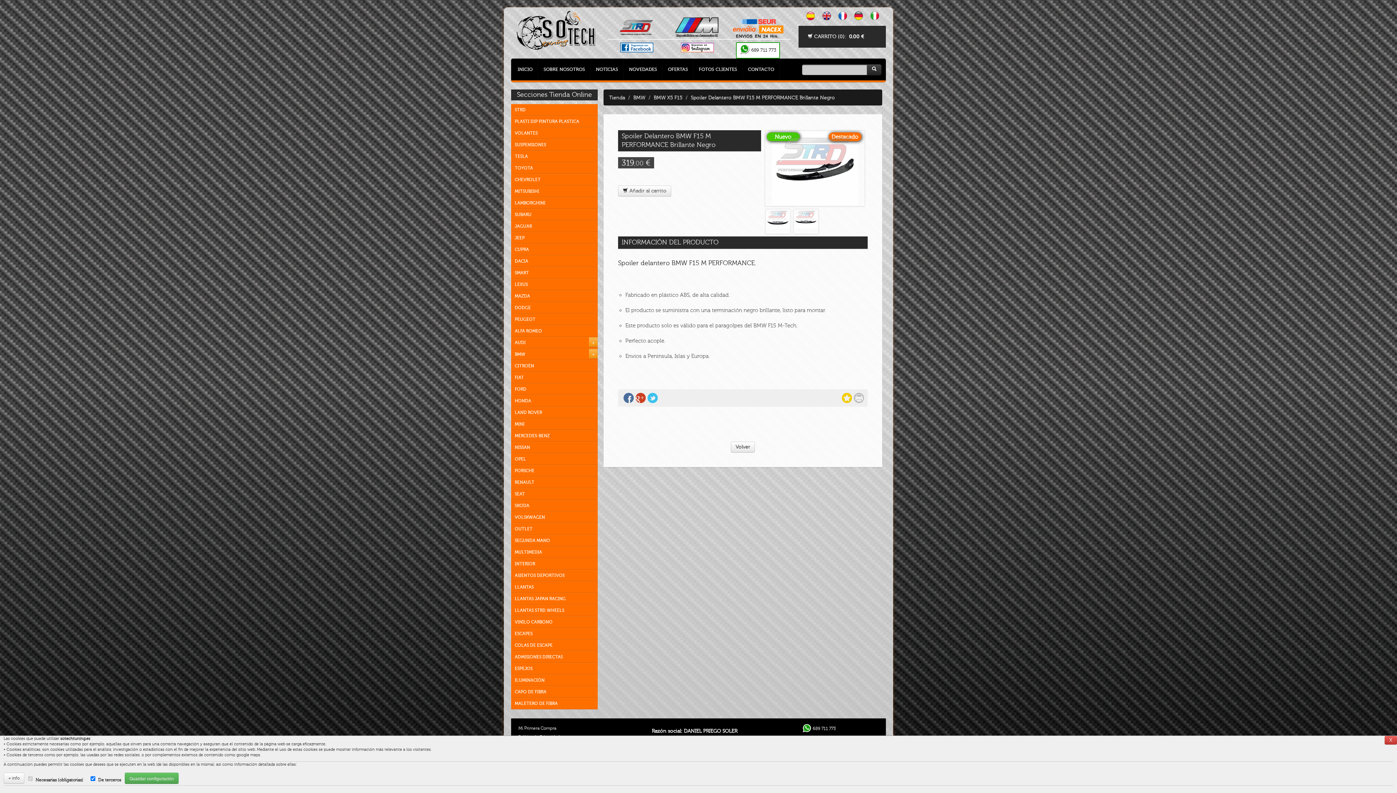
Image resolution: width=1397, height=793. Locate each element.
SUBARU (523, 214)
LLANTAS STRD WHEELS (539, 610)
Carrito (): (838, 36)
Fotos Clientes (718, 69)
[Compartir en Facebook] (629, 398)
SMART (522, 272)
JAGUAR (523, 226)
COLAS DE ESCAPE (534, 645)
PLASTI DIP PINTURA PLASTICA (547, 121)
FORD (520, 389)
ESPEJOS (524, 668)
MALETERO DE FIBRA (536, 703)
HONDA (523, 400)
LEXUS (521, 284)
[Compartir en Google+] (641, 398)
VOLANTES (526, 133)
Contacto (761, 69)
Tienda (617, 98)
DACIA (521, 261)
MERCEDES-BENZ (532, 435)
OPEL (520, 459)
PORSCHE (524, 470)
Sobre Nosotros (564, 69)
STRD (520, 109)
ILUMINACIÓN (530, 680)
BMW (520, 354)
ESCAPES (524, 633)
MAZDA (522, 296)
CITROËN (524, 365)
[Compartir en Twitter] (653, 398)
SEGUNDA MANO (532, 540)
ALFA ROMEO (528, 331)
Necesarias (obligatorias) (59, 779)
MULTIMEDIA (528, 552)
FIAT (519, 377)
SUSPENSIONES (530, 144)
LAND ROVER (528, 412)
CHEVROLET (528, 179)
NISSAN (522, 447)
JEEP (520, 237)
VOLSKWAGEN (530, 517)
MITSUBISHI (527, 191)
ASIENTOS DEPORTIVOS (540, 575)
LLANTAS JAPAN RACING (540, 598)
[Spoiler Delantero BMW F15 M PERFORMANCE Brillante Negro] (815, 168)
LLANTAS (524, 587)
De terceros (109, 779)
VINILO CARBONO (534, 622)
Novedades (643, 69)
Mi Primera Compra (537, 728)
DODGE (523, 307)
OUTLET (524, 528)
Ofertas (678, 69)
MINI (520, 424)
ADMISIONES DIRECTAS (539, 656)
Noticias (607, 69)
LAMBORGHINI (530, 203)
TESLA (521, 156)
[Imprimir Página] (859, 398)
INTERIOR (525, 563)
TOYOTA (524, 168)
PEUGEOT (525, 319)
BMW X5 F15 (668, 98)
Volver (743, 447)
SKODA (522, 505)
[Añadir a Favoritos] (847, 398)
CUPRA (522, 249)
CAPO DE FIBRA (530, 691)
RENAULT (524, 482)
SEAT (520, 494)
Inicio (525, 69)
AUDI (520, 342)
